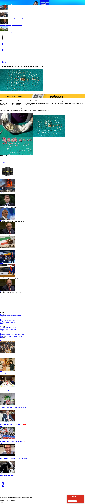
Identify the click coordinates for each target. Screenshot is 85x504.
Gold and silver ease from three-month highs (7, 339)
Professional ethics (5, 62)
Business (15, 59)
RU (2, 44)
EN (2, 43)
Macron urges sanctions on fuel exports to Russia (8, 329)
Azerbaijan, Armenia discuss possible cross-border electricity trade (10, 315)
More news (2, 340)
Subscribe (1, 297)
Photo (22, 59)
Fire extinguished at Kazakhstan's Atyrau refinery (8, 320)
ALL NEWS (2, 59)
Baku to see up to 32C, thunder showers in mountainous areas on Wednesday (12, 325)
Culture (13, 59)
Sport (18, 59)
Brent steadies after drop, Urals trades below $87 (7, 338)
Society (10, 59)
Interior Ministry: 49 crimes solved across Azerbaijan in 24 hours (10, 332)
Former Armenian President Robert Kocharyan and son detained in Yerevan (12, 334)
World (20, 59)
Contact (3, 61)
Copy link (4, 162)
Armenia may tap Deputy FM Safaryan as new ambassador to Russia (11, 336)
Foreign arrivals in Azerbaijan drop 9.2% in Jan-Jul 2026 (9, 331)
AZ (2, 42)
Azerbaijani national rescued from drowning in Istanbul (9, 327)
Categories (2, 64)
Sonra (80, 501)
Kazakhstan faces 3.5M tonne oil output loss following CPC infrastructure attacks (13, 318)
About (3, 60)
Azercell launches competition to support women (8, 322)
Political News (7, 59)
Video (24, 59)
